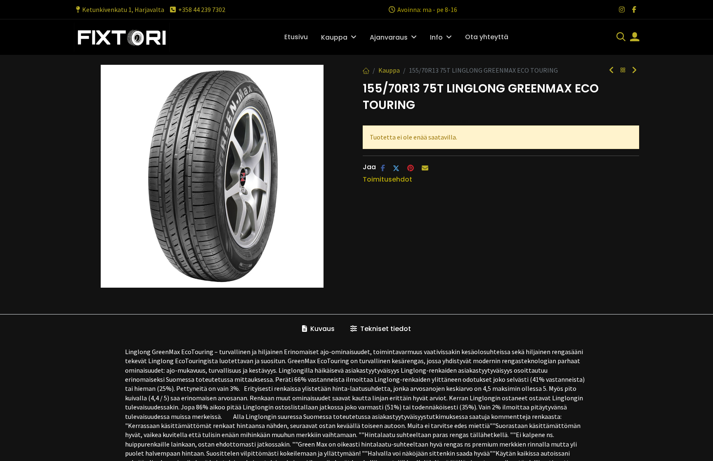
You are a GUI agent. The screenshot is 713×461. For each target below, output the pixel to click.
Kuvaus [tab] (322, 328)
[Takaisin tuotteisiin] (623, 70)
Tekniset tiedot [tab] (385, 328)
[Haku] (621, 37)
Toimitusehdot (387, 179)
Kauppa (389, 70)
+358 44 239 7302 (201, 9)
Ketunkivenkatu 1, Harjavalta (123, 9)
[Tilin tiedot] (634, 37)
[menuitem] (296, 37)
